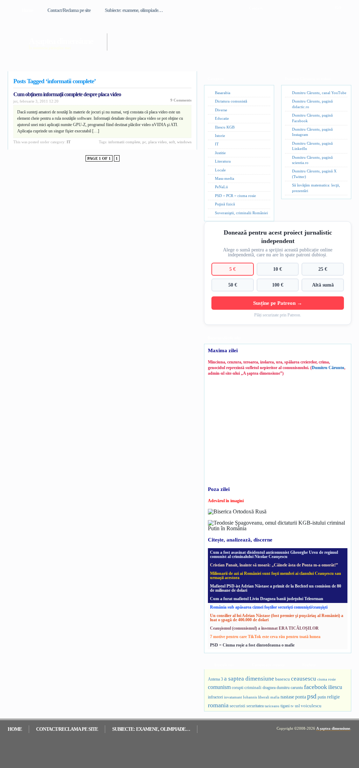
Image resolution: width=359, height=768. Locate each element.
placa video (157, 142)
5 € (232, 269)
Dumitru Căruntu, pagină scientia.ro (312, 160)
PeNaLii (221, 187)
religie (333, 697)
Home (27, 10)
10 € (277, 269)
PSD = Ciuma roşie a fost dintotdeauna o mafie (252, 645)
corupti (237, 687)
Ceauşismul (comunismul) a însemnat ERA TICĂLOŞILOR (264, 628)
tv (292, 706)
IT (68, 142)
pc (144, 142)
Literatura (223, 161)
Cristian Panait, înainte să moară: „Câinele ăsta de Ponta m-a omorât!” (274, 565)
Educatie (222, 118)
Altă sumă (323, 285)
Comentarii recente (268, 665)
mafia (274, 697)
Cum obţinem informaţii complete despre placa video (67, 94)
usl (297, 706)
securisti (237, 705)
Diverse (221, 110)
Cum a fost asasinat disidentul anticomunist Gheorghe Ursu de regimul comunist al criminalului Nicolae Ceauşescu (274, 554)
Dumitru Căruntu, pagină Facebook (312, 118)
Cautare (256, 8)
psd (312, 696)
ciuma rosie (326, 679)
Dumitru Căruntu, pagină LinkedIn (312, 146)
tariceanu (272, 706)
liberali (263, 697)
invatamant (233, 697)
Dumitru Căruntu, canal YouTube (319, 93)
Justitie (220, 153)
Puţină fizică (225, 204)
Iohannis (250, 697)
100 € (277, 285)
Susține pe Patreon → (277, 303)
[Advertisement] (219, 38)
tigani (285, 705)
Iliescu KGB (225, 127)
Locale (220, 170)
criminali (253, 687)
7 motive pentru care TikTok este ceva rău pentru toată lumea (265, 636)
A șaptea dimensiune (61, 41)
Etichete (309, 665)
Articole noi (223, 665)
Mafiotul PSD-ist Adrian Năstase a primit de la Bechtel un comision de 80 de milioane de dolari (275, 588)
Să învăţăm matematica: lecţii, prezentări (316, 187)
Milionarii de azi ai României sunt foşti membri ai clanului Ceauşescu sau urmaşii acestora (275, 575)
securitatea (255, 705)
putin (322, 697)
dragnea (269, 687)
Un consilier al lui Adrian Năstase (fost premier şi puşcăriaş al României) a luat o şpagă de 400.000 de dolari (276, 617)
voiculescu (311, 705)
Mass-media (224, 178)
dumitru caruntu (290, 687)
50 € (232, 285)
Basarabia (222, 93)
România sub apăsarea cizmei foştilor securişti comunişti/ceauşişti (268, 607)
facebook (315, 686)
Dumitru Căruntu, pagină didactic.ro (312, 104)
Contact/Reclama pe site (68, 10)
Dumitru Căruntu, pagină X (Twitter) (314, 173)
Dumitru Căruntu (328, 367)
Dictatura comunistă (231, 101)
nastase (287, 697)
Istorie (220, 135)
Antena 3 (215, 679)
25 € (322, 269)
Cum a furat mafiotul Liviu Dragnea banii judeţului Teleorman (266, 598)
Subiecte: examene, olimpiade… (134, 10)
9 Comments (180, 100)
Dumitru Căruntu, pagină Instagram (312, 132)
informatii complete (124, 142)
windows (184, 142)
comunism (219, 687)
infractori (215, 697)
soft (172, 142)
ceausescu (303, 678)
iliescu (335, 687)
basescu (282, 679)
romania (218, 705)
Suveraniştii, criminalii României (241, 213)
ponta (300, 697)
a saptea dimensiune (249, 678)
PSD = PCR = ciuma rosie (235, 195)
